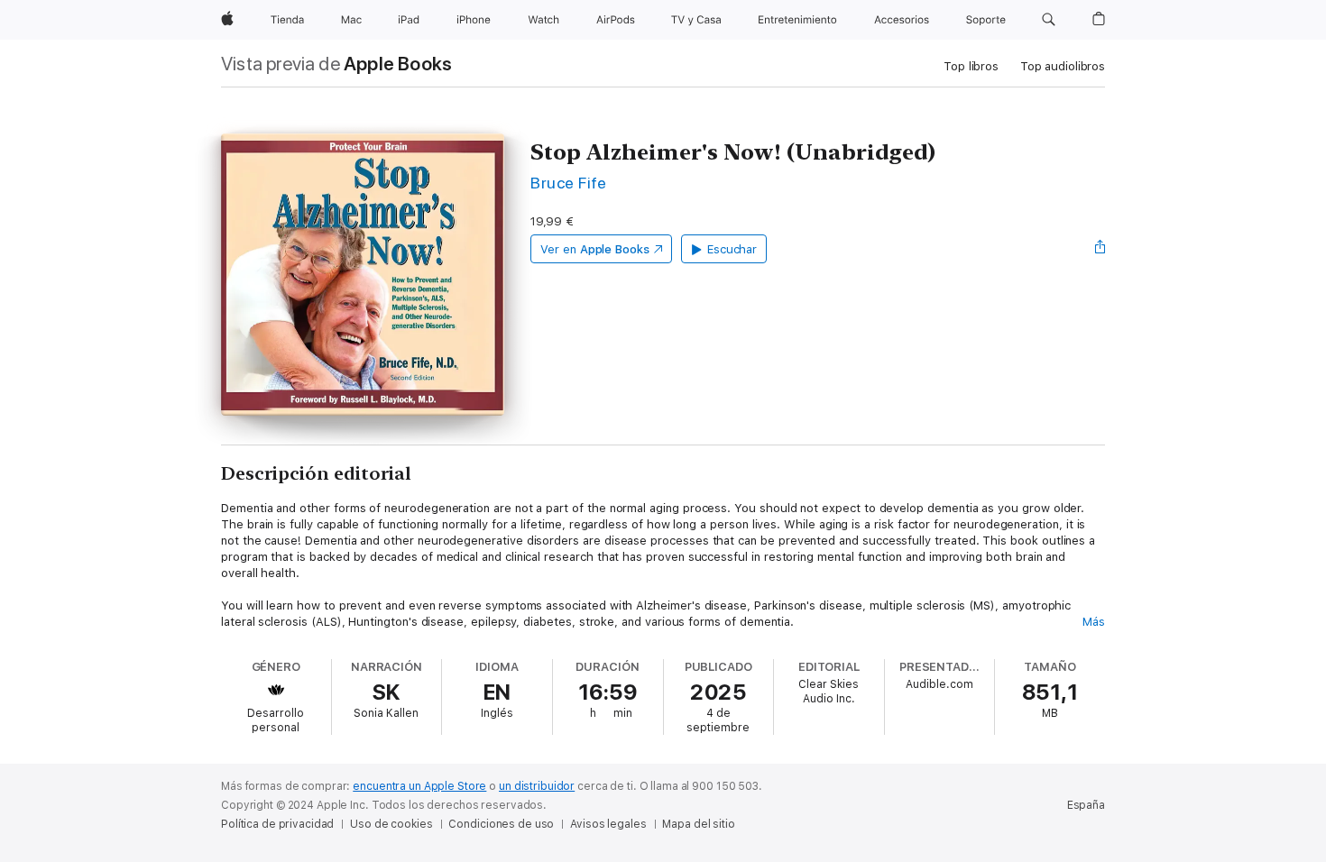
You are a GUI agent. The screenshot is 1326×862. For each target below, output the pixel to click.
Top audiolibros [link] (1062, 66)
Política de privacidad (277, 824)
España (1086, 805)
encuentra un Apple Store (419, 786)
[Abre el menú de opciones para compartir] (1100, 248)
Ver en (594, 249)
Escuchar (732, 249)
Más (1093, 621)
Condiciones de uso (501, 824)
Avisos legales (608, 824)
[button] (1049, 20)
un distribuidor (537, 786)
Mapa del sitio (698, 824)
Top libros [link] (971, 66)
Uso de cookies (391, 824)
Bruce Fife (568, 182)
